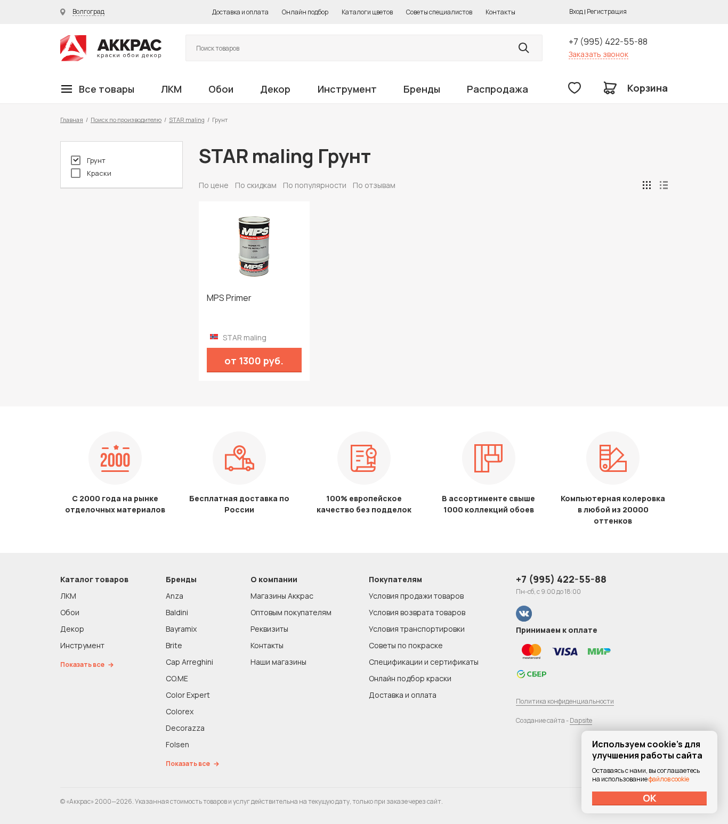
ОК (650, 798)
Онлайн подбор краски (410, 678)
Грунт (96, 160)
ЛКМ (171, 89)
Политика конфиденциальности (565, 701)
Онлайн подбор (305, 12)
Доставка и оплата (240, 12)
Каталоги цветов (367, 12)
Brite (174, 645)
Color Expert (188, 695)
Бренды (421, 89)
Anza (174, 596)
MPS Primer (229, 298)
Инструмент (347, 89)
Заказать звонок (598, 54)
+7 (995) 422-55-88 (608, 41)
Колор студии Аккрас (110, 48)
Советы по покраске (406, 645)
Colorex (179, 711)
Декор (275, 89)
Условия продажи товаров (416, 596)
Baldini (177, 612)
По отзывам (374, 185)
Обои (220, 89)
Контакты (500, 12)
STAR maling (187, 120)
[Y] (523, 48)
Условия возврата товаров (417, 612)
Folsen (177, 744)
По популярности (314, 185)
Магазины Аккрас (281, 596)
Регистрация (607, 11)
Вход (576, 11)
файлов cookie (669, 779)
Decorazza (185, 728)
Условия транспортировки (417, 629)
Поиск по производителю (126, 120)
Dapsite (581, 720)
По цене (214, 185)
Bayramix (181, 629)
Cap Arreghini (189, 662)
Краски (99, 173)
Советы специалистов (439, 12)
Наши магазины (278, 662)
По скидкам (256, 185)
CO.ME (177, 678)
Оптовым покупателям (290, 612)
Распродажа (497, 89)
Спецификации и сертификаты (424, 662)
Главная (71, 120)
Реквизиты (269, 629)
